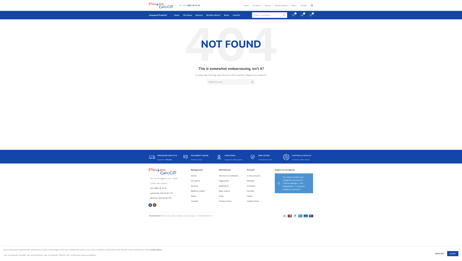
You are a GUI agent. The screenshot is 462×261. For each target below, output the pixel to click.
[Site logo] (161, 5)
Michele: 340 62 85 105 (160, 198)
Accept (453, 254)
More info (440, 253)
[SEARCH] (252, 82)
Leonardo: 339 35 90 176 (161, 193)
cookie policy (155, 250)
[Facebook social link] (150, 205)
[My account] (312, 5)
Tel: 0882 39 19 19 (158, 188)
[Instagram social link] (154, 205)
